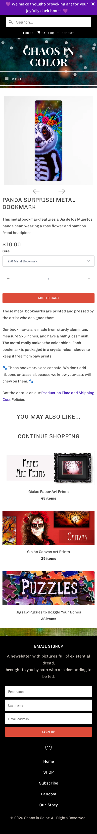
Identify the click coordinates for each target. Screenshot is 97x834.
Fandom (48, 794)
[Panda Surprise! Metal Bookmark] (48, 140)
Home (48, 761)
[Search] (11, 22)
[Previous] (35, 190)
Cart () (47, 33)
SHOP (48, 772)
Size (5, 251)
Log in (28, 33)
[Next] (61, 190)
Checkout (65, 33)
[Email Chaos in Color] (48, 747)
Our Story (48, 805)
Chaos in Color (36, 818)
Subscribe (48, 783)
